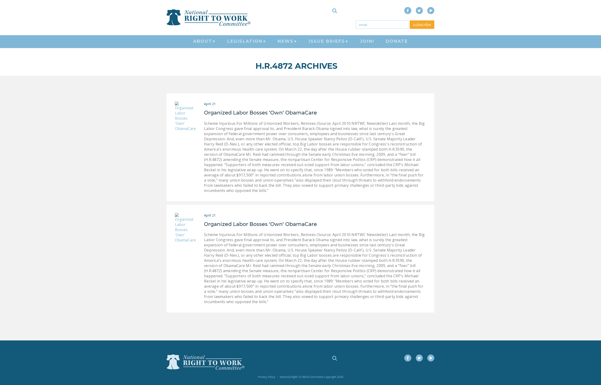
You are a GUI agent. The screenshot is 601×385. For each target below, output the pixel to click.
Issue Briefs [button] (326, 41)
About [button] (202, 41)
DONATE (397, 41)
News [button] (285, 41)
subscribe (422, 25)
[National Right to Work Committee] (209, 17)
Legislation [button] (244, 41)
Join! (367, 41)
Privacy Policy (266, 377)
